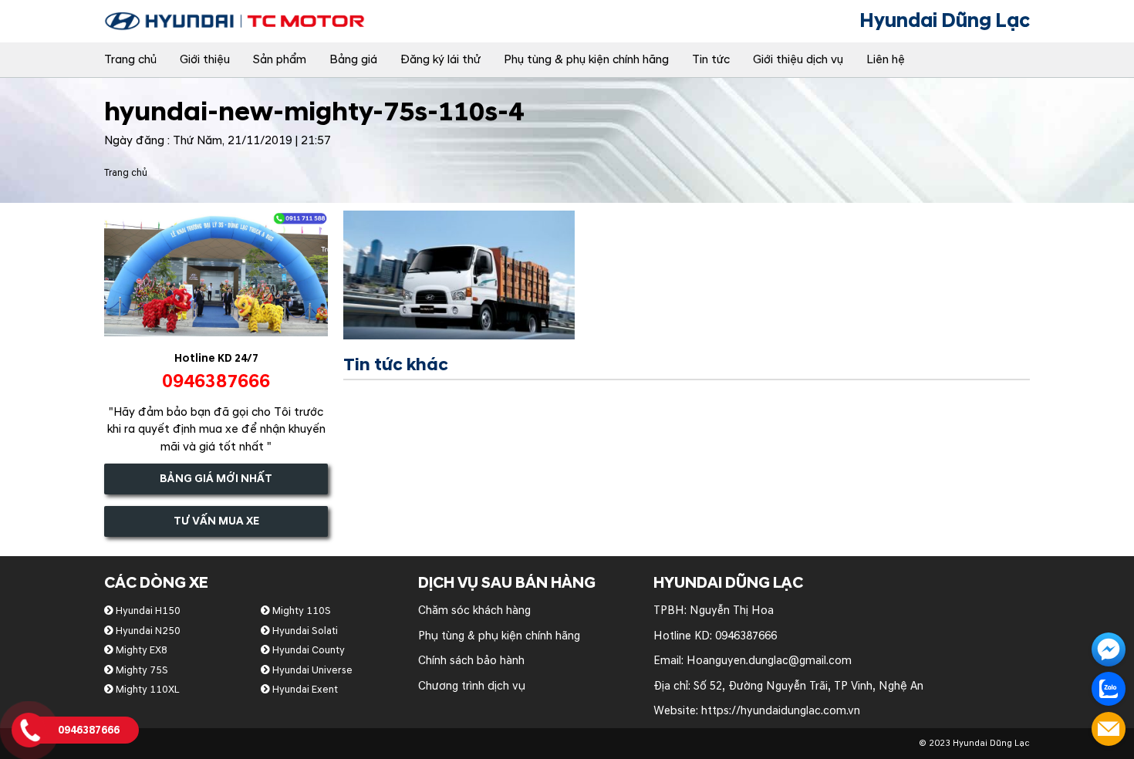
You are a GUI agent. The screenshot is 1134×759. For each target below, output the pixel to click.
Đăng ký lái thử (440, 59)
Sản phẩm (279, 59)
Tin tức (711, 59)
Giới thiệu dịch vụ (798, 59)
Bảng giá (353, 59)
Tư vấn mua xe (216, 521)
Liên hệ (885, 59)
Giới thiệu (205, 59)
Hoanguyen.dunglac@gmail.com (769, 660)
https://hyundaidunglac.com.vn (780, 710)
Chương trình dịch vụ (471, 686)
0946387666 (746, 636)
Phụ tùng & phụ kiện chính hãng (586, 59)
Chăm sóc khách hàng (474, 610)
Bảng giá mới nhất (216, 478)
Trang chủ (130, 59)
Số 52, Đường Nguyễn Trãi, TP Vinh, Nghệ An (808, 686)
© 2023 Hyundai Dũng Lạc (974, 743)
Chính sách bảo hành (471, 660)
